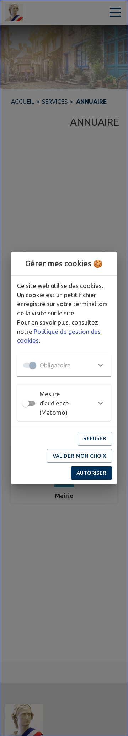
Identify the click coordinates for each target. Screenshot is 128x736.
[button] (64, 365)
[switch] (25, 403)
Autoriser (91, 473)
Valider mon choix (79, 456)
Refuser (94, 438)
